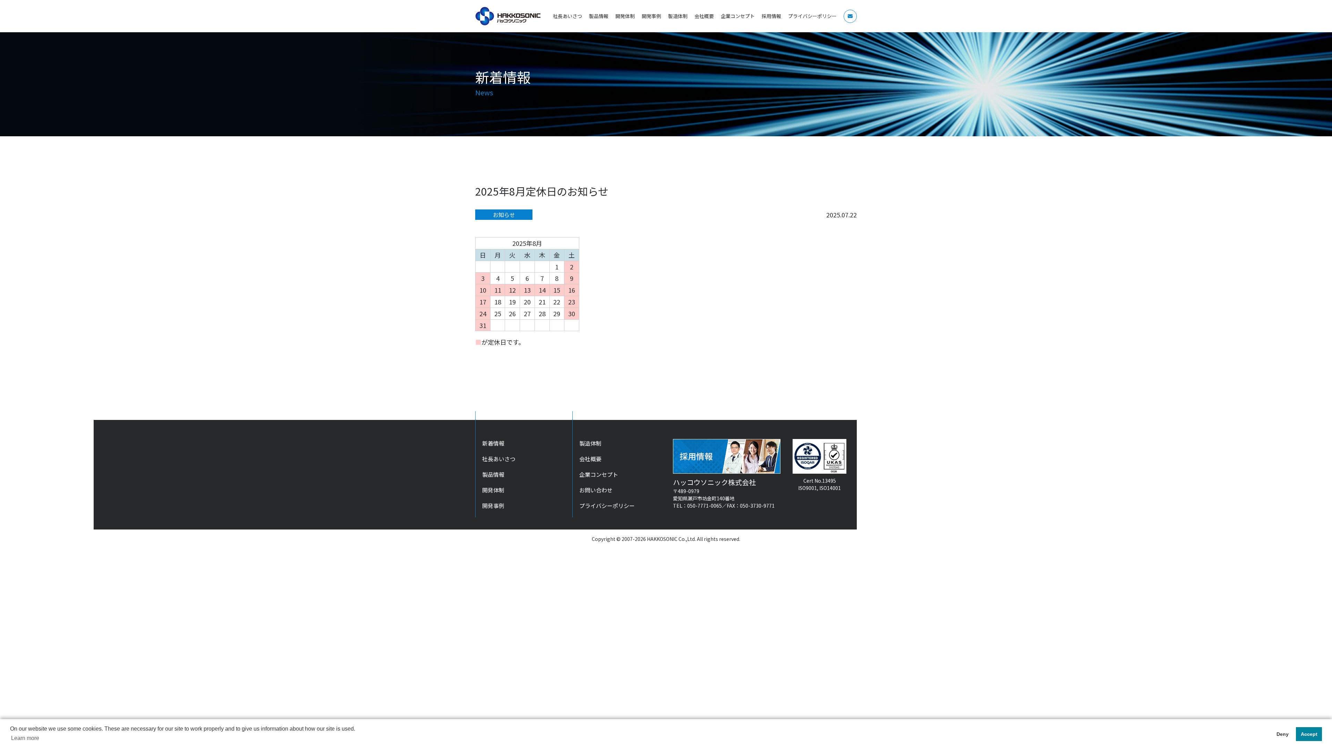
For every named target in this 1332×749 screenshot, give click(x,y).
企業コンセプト (598, 474)
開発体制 (493, 490)
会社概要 (590, 459)
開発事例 (493, 505)
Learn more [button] (25, 738)
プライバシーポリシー (607, 505)
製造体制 (590, 443)
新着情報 (493, 443)
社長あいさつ (498, 459)
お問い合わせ (596, 490)
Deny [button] (1282, 734)
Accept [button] (1309, 734)
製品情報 (493, 474)
